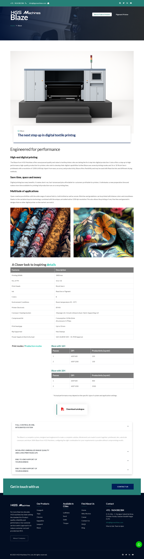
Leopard (40, 524)
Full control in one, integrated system (25, 426)
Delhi (65, 520)
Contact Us (122, 487)
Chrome (39, 517)
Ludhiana (66, 513)
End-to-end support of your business (26, 460)
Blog (83, 528)
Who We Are (86, 514)
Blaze (39, 528)
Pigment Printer (122, 14)
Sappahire (40, 521)
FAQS (83, 524)
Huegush (40, 510)
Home (12, 26)
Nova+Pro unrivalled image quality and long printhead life (32, 451)
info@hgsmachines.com (114, 522)
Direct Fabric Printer (102, 14)
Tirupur (66, 523)
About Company (19, 538)
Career (83, 517)
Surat (65, 516)
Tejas (38, 514)
